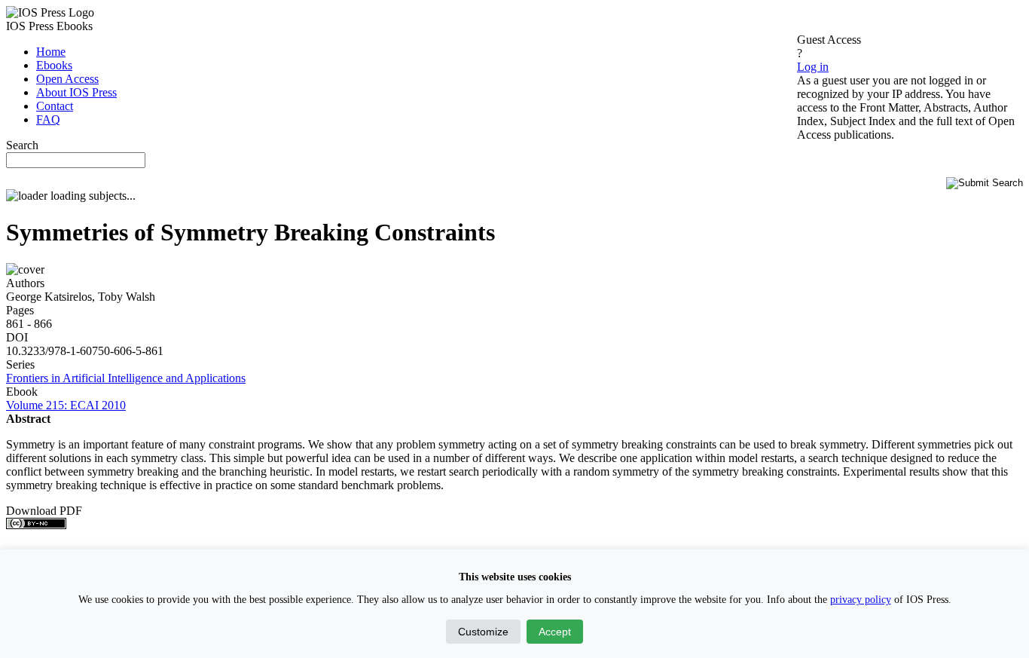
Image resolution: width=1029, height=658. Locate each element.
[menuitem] (51, 51)
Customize (483, 632)
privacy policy (860, 599)
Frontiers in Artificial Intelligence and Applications (126, 378)
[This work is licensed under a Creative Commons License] (36, 525)
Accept (555, 632)
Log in (813, 66)
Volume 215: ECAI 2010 (66, 405)
